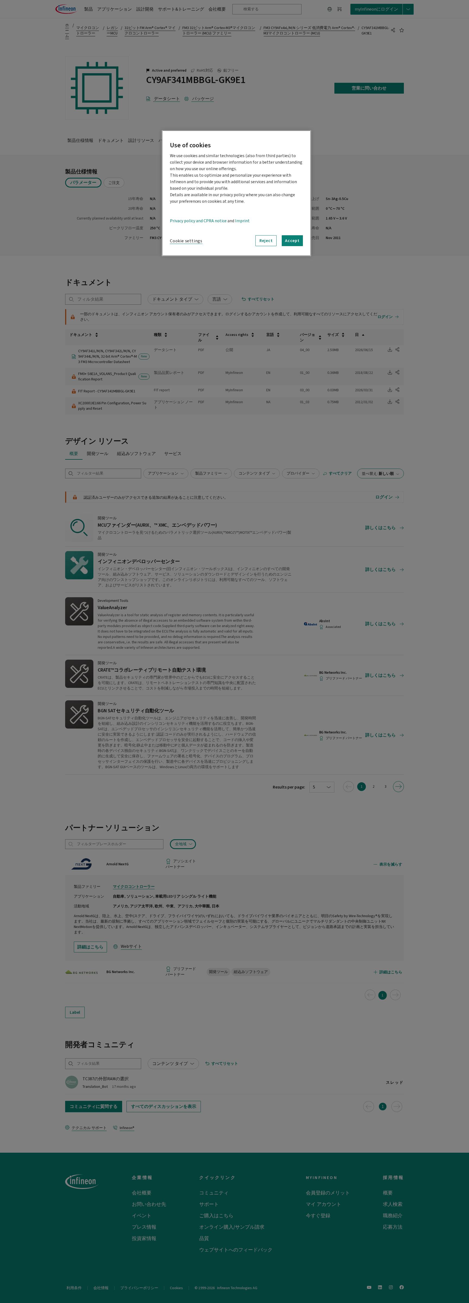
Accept (292, 241)
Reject (266, 241)
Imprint (242, 221)
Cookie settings (186, 241)
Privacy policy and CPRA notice (198, 221)
